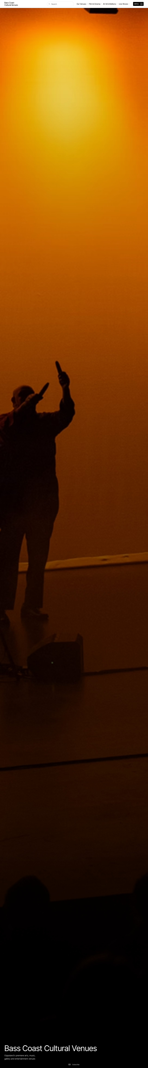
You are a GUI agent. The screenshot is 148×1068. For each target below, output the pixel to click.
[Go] (11, 4)
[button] (75, 1064)
